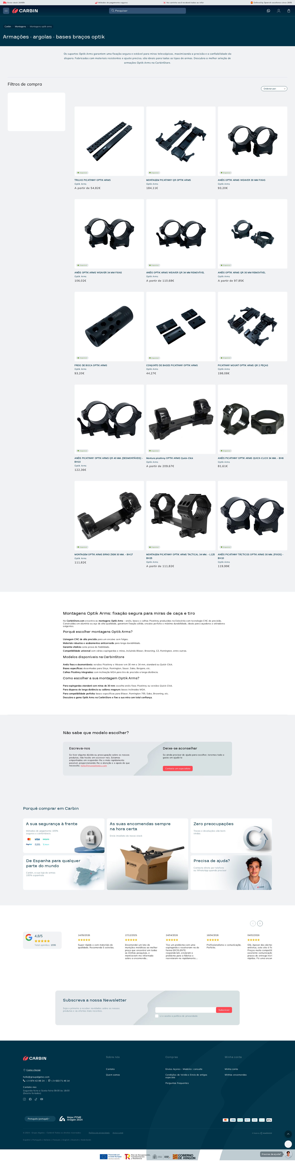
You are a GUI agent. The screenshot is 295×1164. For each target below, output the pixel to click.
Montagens (20, 26)
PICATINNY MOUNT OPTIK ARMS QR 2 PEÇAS (243, 365)
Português (37, 1140)
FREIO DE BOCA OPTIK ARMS (91, 365)
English (66, 1140)
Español (26, 1140)
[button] (147, 10)
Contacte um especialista (177, 768)
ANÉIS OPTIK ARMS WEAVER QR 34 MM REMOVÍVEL (175, 272)
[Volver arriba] (288, 1134)
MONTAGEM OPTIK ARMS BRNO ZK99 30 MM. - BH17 (104, 554)
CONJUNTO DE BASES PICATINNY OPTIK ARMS (172, 365)
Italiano (47, 1140)
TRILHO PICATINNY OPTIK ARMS (93, 180)
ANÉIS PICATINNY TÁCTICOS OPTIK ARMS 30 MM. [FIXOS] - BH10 (250, 556)
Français (57, 1140)
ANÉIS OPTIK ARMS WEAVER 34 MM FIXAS (98, 272)
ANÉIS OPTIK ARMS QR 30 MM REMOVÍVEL (242, 272)
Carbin (8, 26)
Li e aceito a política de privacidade (179, 1016)
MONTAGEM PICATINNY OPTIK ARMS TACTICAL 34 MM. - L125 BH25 (180, 556)
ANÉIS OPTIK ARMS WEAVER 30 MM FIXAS (241, 180)
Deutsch (75, 1140)
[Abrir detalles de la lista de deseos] (288, 1144)
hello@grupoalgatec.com (94, 765)
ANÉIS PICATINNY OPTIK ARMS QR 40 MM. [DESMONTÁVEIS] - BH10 (109, 460)
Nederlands (86, 1140)
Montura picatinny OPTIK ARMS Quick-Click (169, 458)
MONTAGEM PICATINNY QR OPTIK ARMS (168, 180)
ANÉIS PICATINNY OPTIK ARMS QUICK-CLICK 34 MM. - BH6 (251, 458)
